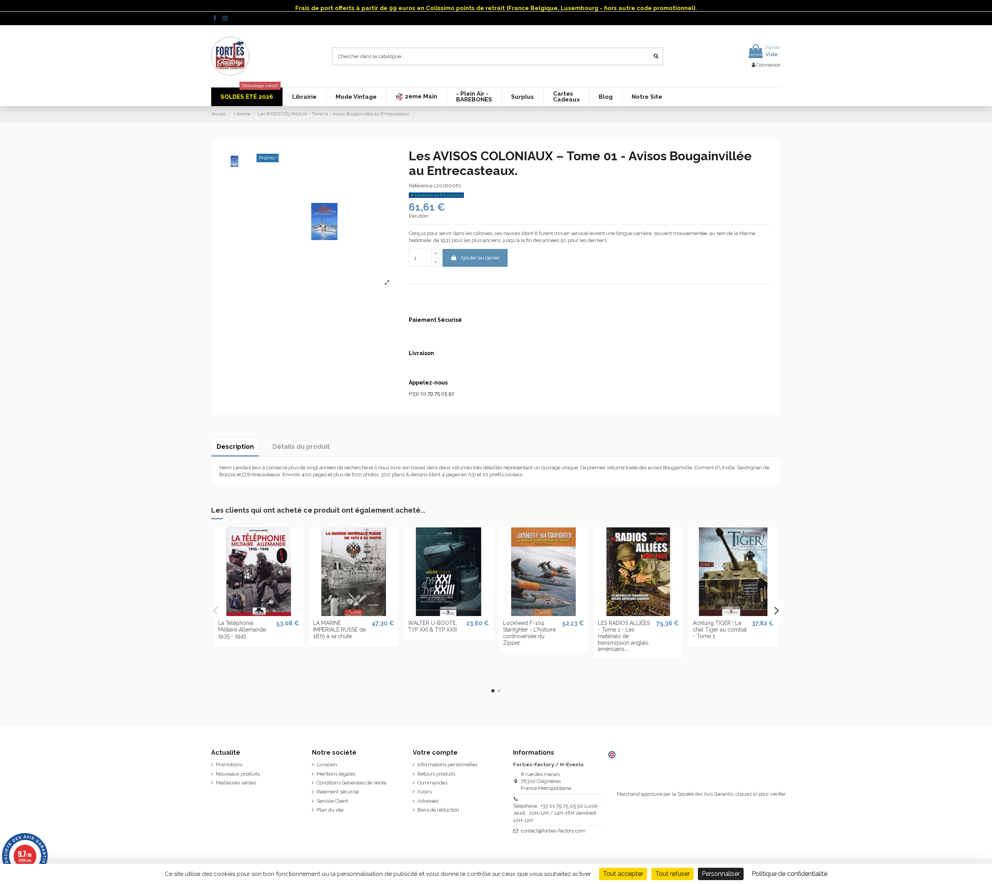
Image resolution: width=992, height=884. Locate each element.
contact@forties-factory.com (553, 831)
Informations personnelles (447, 764)
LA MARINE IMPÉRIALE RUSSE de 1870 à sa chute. (339, 629)
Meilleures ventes (236, 783)
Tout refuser (672, 873)
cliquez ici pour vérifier (760, 794)
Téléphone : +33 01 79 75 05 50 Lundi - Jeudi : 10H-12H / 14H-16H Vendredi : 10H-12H (557, 813)
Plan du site (330, 810)
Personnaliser (721, 873)
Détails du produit (301, 446)
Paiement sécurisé (338, 792)
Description (235, 446)
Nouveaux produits (238, 774)
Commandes (432, 783)
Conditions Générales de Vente (351, 783)
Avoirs (424, 792)
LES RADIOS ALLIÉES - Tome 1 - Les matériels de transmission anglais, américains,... (624, 636)
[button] (416, 97)
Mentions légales (336, 774)
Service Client (332, 801)
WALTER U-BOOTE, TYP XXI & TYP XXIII (432, 626)
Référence (420, 186)
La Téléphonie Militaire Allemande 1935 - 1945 (242, 629)
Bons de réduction (438, 810)
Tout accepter (623, 873)
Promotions (229, 764)
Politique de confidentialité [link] (789, 873)
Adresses (427, 801)
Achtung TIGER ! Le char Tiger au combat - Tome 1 (720, 629)
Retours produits (436, 774)
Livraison (327, 764)
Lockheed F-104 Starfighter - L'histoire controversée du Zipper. (529, 632)
